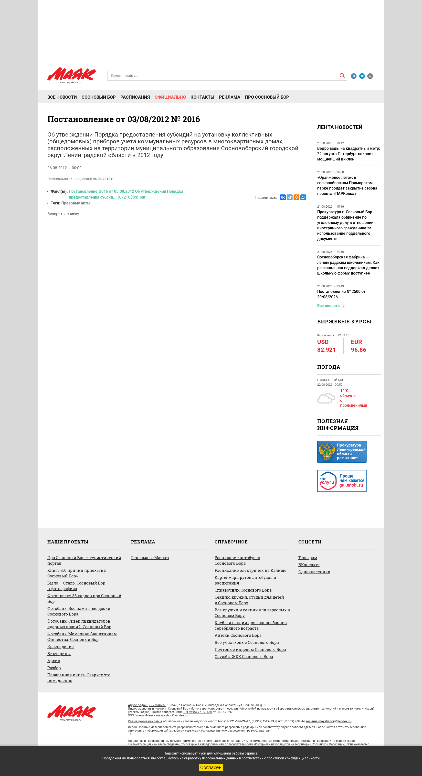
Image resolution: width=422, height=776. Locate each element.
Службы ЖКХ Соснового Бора (244, 656)
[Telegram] (290, 197)
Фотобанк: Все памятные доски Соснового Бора (78, 611)
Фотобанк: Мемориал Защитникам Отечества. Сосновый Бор (82, 636)
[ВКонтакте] (283, 197)
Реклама (229, 97)
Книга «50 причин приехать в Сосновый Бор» (76, 573)
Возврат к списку (63, 214)
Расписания (135, 97)
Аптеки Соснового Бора (238, 635)
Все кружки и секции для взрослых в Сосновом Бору (252, 612)
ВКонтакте (309, 564)
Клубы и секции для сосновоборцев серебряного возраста (251, 625)
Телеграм (307, 557)
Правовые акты (75, 203)
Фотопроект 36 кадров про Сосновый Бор (84, 598)
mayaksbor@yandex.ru (172, 715)
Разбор (54, 667)
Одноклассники (314, 571)
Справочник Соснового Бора (243, 590)
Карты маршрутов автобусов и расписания (245, 580)
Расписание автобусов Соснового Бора (237, 560)
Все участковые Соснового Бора (247, 642)
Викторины (59, 653)
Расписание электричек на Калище (250, 570)
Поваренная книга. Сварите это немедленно (78, 677)
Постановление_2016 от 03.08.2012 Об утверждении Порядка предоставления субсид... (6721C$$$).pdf (126, 194)
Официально (170, 97)
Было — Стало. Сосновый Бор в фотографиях (76, 585)
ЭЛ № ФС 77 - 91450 (197, 712)
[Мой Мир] (303, 197)
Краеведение (60, 646)
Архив (53, 660)
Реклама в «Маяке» (150, 557)
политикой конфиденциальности (293, 758)
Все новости (62, 97)
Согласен (211, 767)
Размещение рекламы (145, 721)
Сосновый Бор (99, 97)
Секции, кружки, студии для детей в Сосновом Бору (249, 600)
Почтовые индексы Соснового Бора (250, 649)
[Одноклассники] (296, 197)
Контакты (202, 97)
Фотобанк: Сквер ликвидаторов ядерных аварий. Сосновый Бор (79, 623)
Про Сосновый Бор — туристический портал (84, 560)
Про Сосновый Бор (267, 97)
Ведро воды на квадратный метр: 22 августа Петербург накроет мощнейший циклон (348, 153)
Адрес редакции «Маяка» (147, 705)
